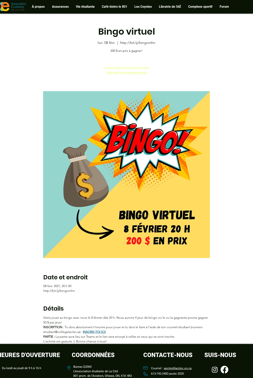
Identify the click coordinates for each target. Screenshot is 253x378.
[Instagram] (215, 369)
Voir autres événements (126, 72)
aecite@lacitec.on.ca (178, 368)
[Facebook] (224, 369)
